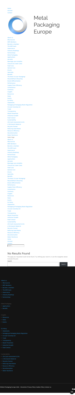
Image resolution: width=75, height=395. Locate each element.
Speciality (10, 72)
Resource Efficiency (13, 131)
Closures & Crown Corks (15, 63)
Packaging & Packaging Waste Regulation (20, 105)
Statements (11, 102)
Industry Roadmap (13, 50)
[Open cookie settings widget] (72, 392)
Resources (11, 94)
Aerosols (10, 59)
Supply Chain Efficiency (15, 85)
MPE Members (12, 42)
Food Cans (11, 66)
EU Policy (10, 100)
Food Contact (11, 118)
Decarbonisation (13, 133)
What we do (11, 40)
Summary (10, 89)
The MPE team (12, 46)
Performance (11, 83)
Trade (9, 109)
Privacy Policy (31, 387)
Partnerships (11, 53)
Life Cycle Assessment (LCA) (16, 122)
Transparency (12, 111)
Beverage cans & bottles (15, 61)
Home (9, 8)
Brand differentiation (14, 81)
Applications (11, 57)
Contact (10, 13)
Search (10, 261)
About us (10, 37)
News (9, 96)
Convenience (11, 87)
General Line (11, 68)
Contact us (48, 387)
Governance (11, 48)
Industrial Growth (13, 115)
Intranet (10, 10)
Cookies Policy (40, 387)
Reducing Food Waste (14, 128)
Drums (10, 70)
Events (10, 98)
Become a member (13, 44)
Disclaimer (23, 387)
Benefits (10, 74)
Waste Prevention (13, 113)
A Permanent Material (14, 124)
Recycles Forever (13, 126)
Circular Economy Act (14, 107)
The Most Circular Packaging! (16, 76)
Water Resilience (13, 135)
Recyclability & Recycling (15, 79)
